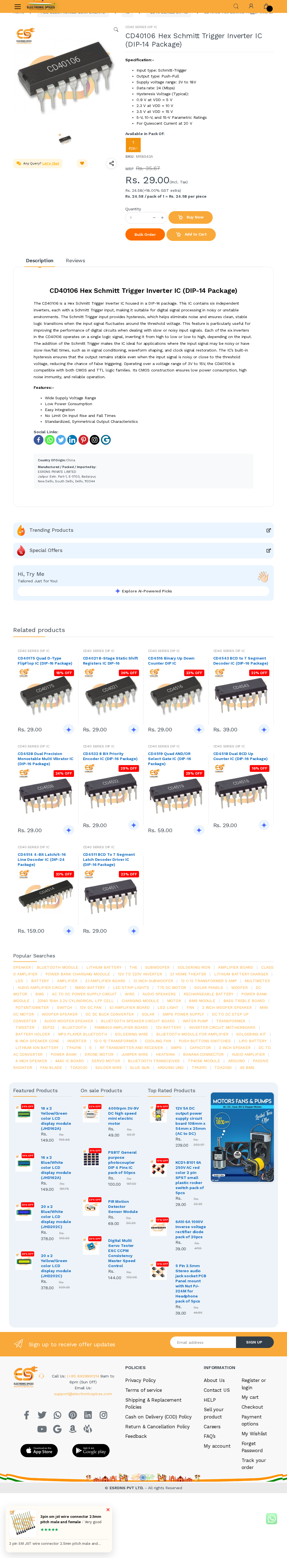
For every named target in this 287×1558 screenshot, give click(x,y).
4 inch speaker (31, 1061)
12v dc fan (90, 1007)
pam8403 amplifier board (121, 1027)
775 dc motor (171, 987)
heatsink (165, 1054)
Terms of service (143, 1390)
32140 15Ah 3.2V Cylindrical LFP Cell (76, 1000)
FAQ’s (210, 1436)
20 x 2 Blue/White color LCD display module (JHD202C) (56, 1216)
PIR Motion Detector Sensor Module (123, 1206)
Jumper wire (134, 1054)
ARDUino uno (171, 1067)
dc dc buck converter (109, 1014)
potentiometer (32, 1007)
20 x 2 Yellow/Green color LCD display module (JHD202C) (56, 1265)
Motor (174, 1000)
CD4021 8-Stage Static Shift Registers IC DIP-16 (110, 660)
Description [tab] (40, 260)
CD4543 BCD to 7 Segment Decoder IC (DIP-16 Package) (240, 660)
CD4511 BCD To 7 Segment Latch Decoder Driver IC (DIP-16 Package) (109, 859)
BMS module (202, 1000)
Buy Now (194, 217)
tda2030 (78, 1067)
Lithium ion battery (36, 1047)
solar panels (208, 987)
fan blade (51, 1067)
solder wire (108, 1067)
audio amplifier (248, 1054)
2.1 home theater (188, 974)
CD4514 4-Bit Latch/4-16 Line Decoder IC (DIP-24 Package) (42, 859)
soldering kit (251, 1034)
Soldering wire (131, 1034)
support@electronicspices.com (83, 1394)
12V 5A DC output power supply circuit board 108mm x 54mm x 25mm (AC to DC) (190, 1121)
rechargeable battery (208, 994)
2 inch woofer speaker (227, 1007)
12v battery (168, 1027)
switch (64, 1007)
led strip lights (131, 987)
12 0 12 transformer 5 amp (209, 980)
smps (176, 1047)
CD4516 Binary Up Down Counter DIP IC (171, 660)
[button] (236, 5)
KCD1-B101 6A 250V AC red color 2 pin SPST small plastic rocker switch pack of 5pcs (189, 1177)
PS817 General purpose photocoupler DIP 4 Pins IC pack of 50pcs (122, 1162)
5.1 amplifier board (130, 1007)
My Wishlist (254, 1433)
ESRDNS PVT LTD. (127, 1488)
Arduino (236, 1061)
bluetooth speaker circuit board (138, 1021)
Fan (190, 1007)
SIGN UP (254, 1342)
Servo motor (106, 1061)
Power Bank (64, 1054)
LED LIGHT (168, 1007)
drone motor (99, 1054)
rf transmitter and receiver (131, 1047)
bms (39, 994)
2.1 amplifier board (105, 980)
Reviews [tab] (75, 260)
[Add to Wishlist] (82, 163)
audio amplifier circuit (42, 987)
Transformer (230, 1021)
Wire (129, 994)
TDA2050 (223, 1067)
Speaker (22, 967)
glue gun (139, 1067)
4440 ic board (69, 1061)
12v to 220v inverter (140, 974)
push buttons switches (205, 1041)
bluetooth (74, 1027)
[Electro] (41, 6)
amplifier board (235, 967)
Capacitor (200, 1047)
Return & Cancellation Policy (157, 1426)
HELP (210, 1400)
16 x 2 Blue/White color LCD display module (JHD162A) (56, 1167)
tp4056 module (204, 1061)
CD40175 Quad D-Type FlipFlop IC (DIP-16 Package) (45, 660)
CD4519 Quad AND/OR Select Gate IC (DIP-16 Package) (169, 758)
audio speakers (158, 994)
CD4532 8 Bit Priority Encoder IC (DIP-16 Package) (110, 756)
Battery (40, 980)
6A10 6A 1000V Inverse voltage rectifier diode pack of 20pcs (190, 1229)
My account (217, 1446)
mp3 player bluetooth (82, 1034)
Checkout (252, 1407)
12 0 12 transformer (115, 1041)
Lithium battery (103, 967)
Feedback (136, 1436)
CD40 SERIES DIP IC (141, 27)
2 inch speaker (235, 1047)
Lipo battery (253, 1041)
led (19, 980)
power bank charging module (77, 974)
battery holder (32, 1034)
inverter (76, 1041)
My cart (250, 1397)
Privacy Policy (140, 1380)
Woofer (239, 987)
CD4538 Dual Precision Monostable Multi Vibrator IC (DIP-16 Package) (45, 758)
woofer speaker (59, 1014)
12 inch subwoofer (153, 980)
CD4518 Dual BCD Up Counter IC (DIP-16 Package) (240, 756)
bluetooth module (57, 967)
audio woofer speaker (68, 1021)
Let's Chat (50, 163)
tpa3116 (73, 1047)
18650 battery (90, 987)
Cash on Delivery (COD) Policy (158, 1417)
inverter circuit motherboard (222, 1027)
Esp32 (48, 1027)
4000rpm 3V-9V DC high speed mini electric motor (123, 1116)
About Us (214, 1380)
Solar (148, 1014)
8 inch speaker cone (37, 1041)
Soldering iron (194, 967)
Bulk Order (145, 234)
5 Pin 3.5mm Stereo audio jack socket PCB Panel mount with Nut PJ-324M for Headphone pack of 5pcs (190, 1283)
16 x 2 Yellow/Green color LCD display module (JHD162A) (56, 1118)
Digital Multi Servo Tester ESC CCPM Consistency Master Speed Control (121, 1253)
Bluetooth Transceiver (154, 1061)
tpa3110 (199, 1067)
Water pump (195, 1021)
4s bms (247, 1067)
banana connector (203, 1054)
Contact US (217, 1390)
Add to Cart (195, 234)
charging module (140, 1000)
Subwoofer (157, 967)
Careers (212, 1426)
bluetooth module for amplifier (192, 1034)
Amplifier (67, 980)
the (133, 967)
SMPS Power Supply (183, 1014)
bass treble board (244, 1000)
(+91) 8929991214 (84, 1376)
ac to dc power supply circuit (84, 994)
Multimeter (257, 980)
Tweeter (24, 1027)
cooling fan (158, 1041)
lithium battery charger (241, 974)
